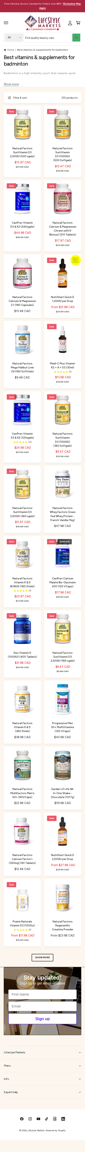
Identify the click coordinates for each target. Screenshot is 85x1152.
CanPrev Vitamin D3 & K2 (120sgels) (22, 435)
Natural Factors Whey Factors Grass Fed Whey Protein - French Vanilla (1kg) (63, 513)
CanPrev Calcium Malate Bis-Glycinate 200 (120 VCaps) (62, 582)
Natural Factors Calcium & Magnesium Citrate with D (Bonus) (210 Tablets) (62, 228)
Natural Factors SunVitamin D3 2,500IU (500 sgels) (22, 152)
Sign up (42, 1019)
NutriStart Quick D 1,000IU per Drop (62, 299)
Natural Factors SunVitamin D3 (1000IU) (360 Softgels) (63, 439)
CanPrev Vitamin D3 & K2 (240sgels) (22, 224)
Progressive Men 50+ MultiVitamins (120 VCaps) (62, 727)
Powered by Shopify (55, 1130)
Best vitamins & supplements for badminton (42, 49)
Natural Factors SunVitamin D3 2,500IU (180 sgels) (63, 656)
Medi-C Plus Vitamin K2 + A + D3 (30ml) (62, 365)
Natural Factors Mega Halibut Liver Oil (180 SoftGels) (22, 367)
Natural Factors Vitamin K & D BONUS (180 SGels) (22, 582)
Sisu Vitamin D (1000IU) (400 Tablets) (22, 654)
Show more (11, 84)
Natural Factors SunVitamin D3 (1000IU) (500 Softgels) (63, 154)
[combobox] (52, 37)
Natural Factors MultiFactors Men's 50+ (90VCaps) (22, 792)
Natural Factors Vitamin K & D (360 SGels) (22, 727)
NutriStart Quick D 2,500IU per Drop (62, 857)
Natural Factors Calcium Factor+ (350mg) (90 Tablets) (22, 858)
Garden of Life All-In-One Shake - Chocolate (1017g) (62, 792)
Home (10, 49)
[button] (6, 23)
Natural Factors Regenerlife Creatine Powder (62, 925)
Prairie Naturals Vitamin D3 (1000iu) (22, 923)
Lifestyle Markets (35, 1130)
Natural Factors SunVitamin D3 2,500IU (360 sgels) (22, 511)
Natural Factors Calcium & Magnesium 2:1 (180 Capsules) (22, 300)
